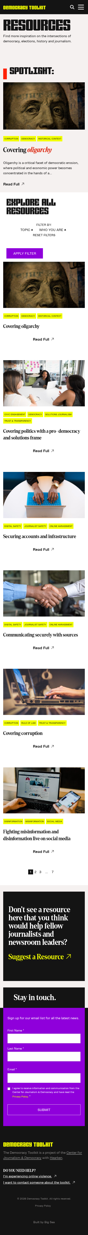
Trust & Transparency (17, 420)
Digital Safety (12, 526)
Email (12, 1069)
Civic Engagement (14, 414)
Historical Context (49, 138)
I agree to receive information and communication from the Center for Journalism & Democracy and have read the (45, 1092)
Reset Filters (44, 235)
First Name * (15, 1030)
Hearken (56, 1157)
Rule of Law (28, 723)
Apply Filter (24, 253)
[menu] (81, 7)
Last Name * (15, 1048)
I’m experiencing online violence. (27, 1176)
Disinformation (13, 821)
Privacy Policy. (20, 1096)
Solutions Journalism (58, 414)
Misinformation (34, 821)
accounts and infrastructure (39, 536)
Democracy (28, 138)
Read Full (11, 184)
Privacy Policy (43, 1205)
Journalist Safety (35, 526)
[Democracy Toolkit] (24, 7)
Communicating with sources (40, 635)
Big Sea (49, 1222)
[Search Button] (72, 7)
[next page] (57, 871)
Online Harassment (61, 526)
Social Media (54, 821)
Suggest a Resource (36, 957)
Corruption (11, 138)
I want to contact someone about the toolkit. (36, 1182)
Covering (21, 326)
